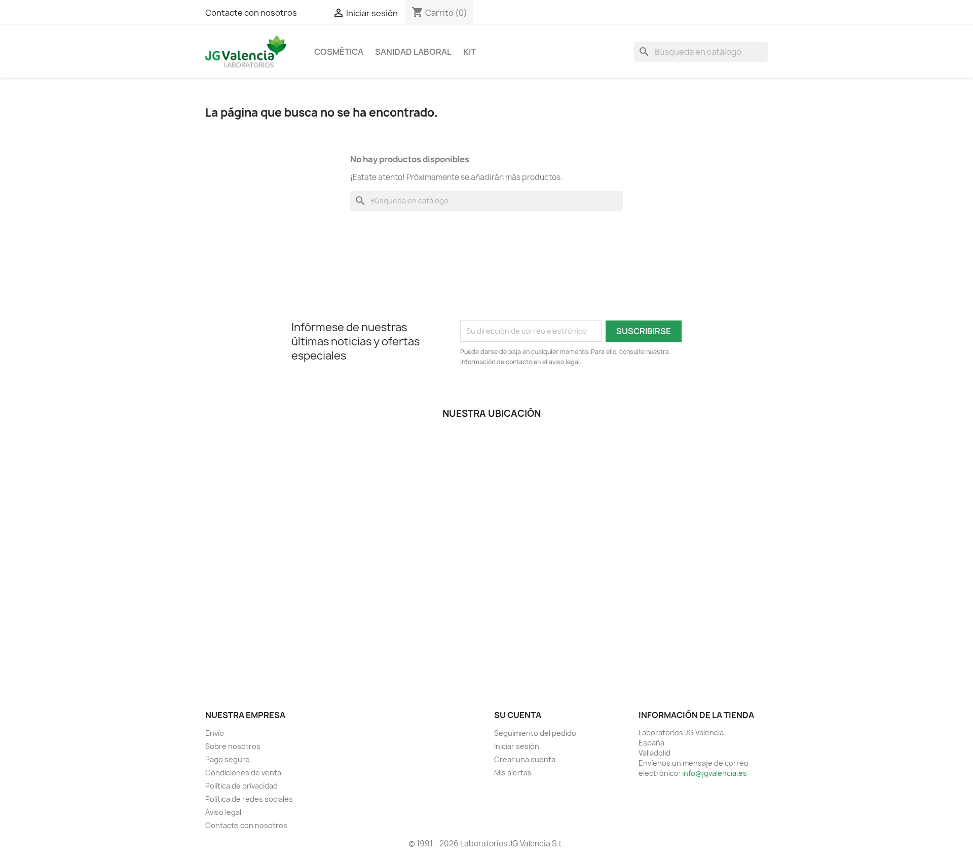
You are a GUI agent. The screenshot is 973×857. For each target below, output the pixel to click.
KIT (469, 51)
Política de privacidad (241, 786)
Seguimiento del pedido (535, 733)
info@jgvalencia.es (714, 773)
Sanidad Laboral (413, 51)
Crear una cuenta (524, 759)
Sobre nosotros (232, 746)
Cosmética (338, 51)
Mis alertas (513, 772)
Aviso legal (223, 812)
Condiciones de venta (243, 772)
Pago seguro (227, 759)
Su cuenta (517, 715)
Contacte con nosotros (251, 12)
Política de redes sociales (249, 799)
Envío (214, 733)
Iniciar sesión (516, 746)
